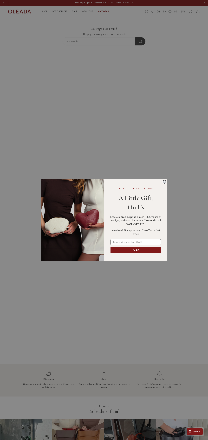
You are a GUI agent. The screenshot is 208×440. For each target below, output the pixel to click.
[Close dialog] (164, 181)
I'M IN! (135, 250)
